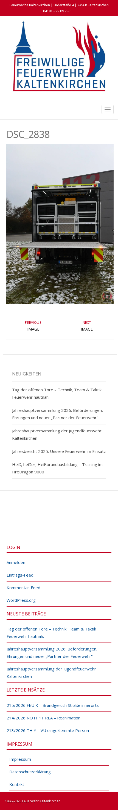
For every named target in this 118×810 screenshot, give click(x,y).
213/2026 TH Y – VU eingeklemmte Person (48, 730)
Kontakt (16, 784)
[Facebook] (52, 521)
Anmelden (16, 562)
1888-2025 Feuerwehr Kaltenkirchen (32, 801)
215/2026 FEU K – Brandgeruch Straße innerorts (53, 705)
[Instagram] (65, 521)
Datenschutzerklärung (30, 771)
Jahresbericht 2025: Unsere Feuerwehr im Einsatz (59, 451)
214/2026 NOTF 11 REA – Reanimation (43, 718)
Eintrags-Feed (20, 575)
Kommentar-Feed (23, 587)
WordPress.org (21, 600)
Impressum (20, 759)
